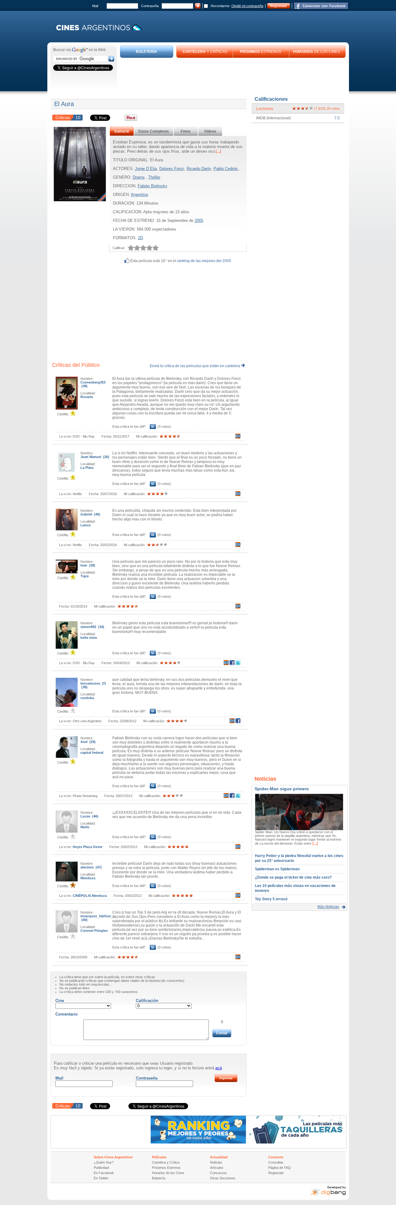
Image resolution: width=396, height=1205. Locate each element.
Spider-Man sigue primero (282, 788)
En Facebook (104, 1173)
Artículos (216, 1167)
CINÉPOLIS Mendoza (90, 895)
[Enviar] (221, 1033)
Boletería (158, 1178)
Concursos (218, 1173)
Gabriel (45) (90, 514)
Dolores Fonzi (171, 168)
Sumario (121, 131)
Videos (210, 131)
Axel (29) (88, 742)
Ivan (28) (87, 565)
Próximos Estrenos (166, 1167)
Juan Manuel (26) (94, 457)
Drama (138, 177)
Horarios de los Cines (168, 1173)
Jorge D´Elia (146, 168)
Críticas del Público (76, 365)
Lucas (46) (89, 816)
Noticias (216, 1162)
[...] (218, 151)
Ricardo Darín (199, 168)
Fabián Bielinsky (152, 186)
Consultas (275, 1162)
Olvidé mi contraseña (247, 6)
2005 (199, 220)
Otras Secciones (222, 1178)
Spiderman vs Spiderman (277, 869)
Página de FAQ (279, 1167)
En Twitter (101, 1178)
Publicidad (101, 1167)
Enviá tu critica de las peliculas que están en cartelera (195, 366)
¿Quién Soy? (104, 1162)
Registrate (278, 6)
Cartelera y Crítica (165, 1162)
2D (140, 237)
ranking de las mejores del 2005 (204, 261)
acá (218, 1068)
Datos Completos (153, 131)
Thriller (154, 177)
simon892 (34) (92, 627)
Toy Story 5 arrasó (271, 899)
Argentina (139, 194)
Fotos (186, 131)
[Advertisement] (233, 75)
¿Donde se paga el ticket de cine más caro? (293, 877)
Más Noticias (328, 907)
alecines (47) (91, 867)
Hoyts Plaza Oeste (87, 847)
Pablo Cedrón (226, 168)
